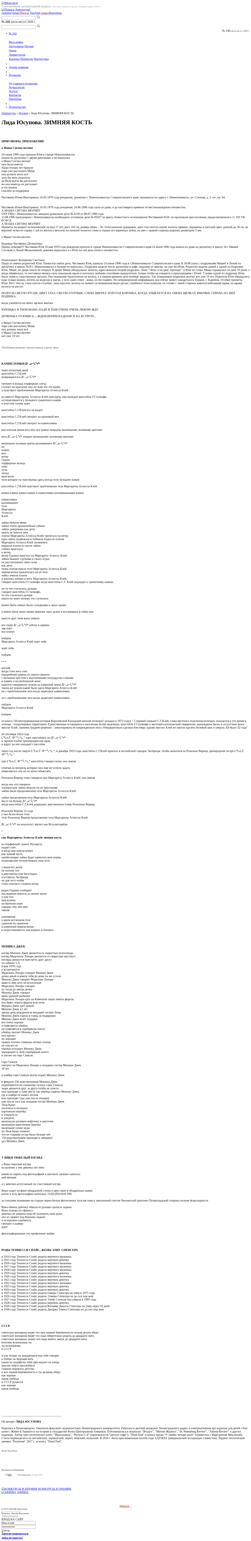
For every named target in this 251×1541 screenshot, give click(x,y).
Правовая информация (11, 1511)
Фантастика (41, 58)
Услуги (13, 91)
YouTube (39, 12)
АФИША (23, 1492)
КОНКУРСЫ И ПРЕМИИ (54, 1488)
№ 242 (13, 33)
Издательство (17, 107)
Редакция (15, 75)
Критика (14, 58)
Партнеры (55, 12)
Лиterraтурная (15, 12)
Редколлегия (16, 87)
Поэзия (28, 46)
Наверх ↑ (126, 1506)
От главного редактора (23, 83)
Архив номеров (18, 67)
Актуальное (16, 46)
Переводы (26, 58)
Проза (12, 50)
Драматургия (17, 54)
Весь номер (16, 42)
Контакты (15, 95)
